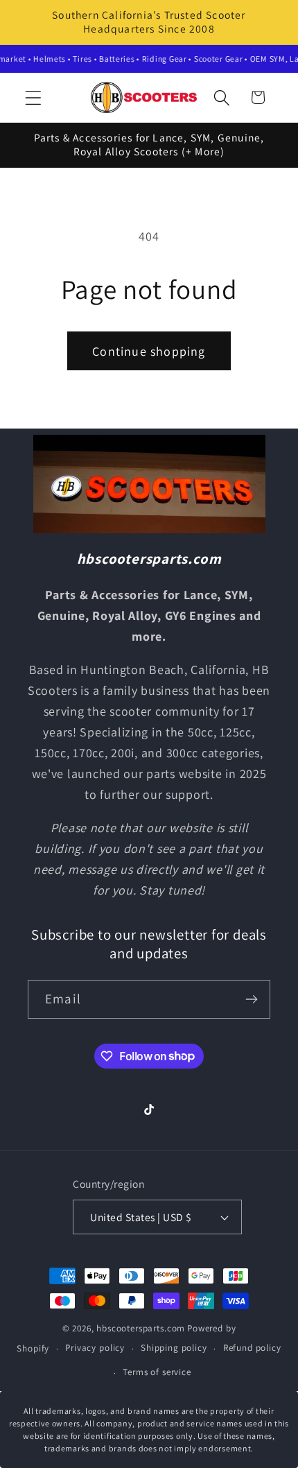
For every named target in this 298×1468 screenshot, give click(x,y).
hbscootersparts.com (140, 1328)
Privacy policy (95, 1348)
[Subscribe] (251, 999)
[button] (33, 97)
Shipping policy (174, 1348)
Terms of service (157, 1372)
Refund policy (252, 1348)
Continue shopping (148, 351)
